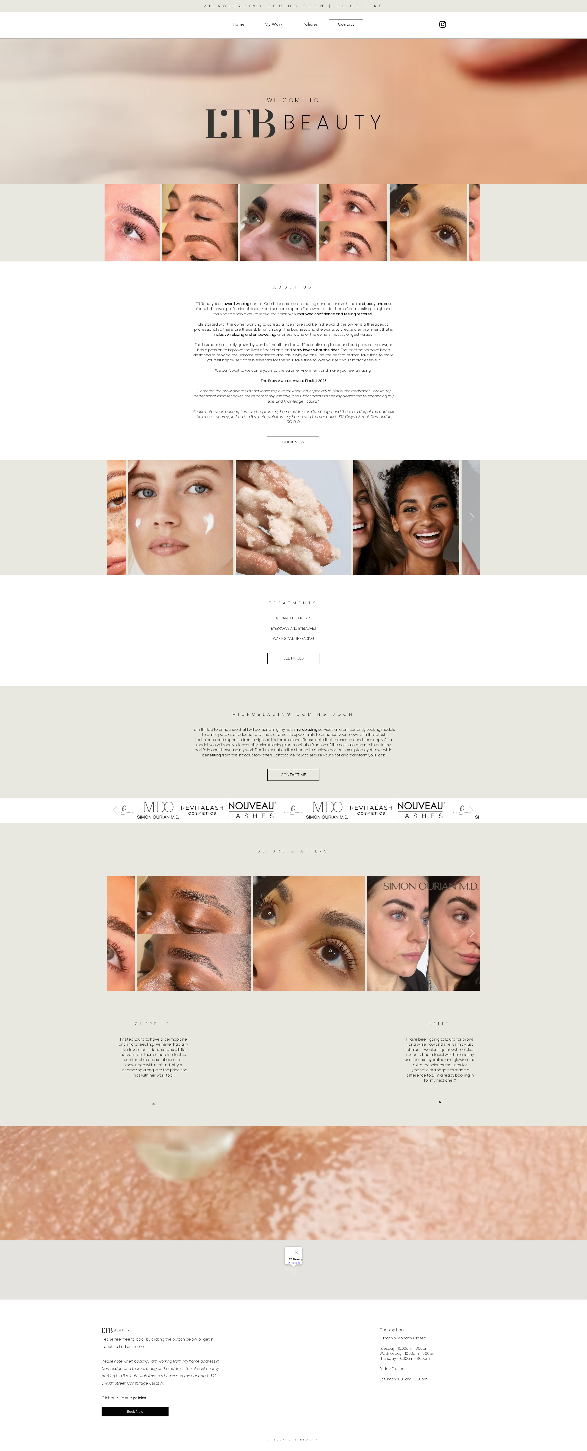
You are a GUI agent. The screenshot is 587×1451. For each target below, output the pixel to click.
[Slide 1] (153, 1104)
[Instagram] (442, 24)
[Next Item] (472, 222)
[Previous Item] (112, 222)
